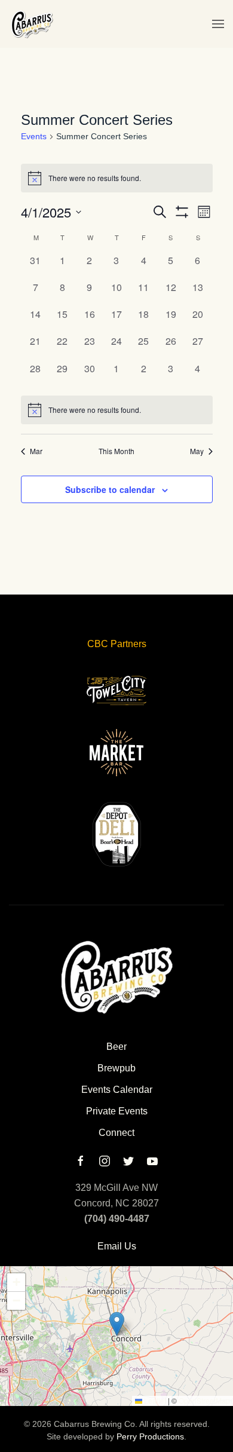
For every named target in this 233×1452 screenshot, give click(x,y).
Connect (116, 1133)
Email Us (116, 1246)
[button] (218, 24)
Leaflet (154, 1400)
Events (34, 136)
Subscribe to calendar (110, 489)
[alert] (117, 410)
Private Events (117, 1111)
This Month (116, 451)
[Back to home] (31, 24)
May (197, 451)
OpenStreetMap (204, 1400)
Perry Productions (150, 1436)
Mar (36, 451)
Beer (116, 1046)
